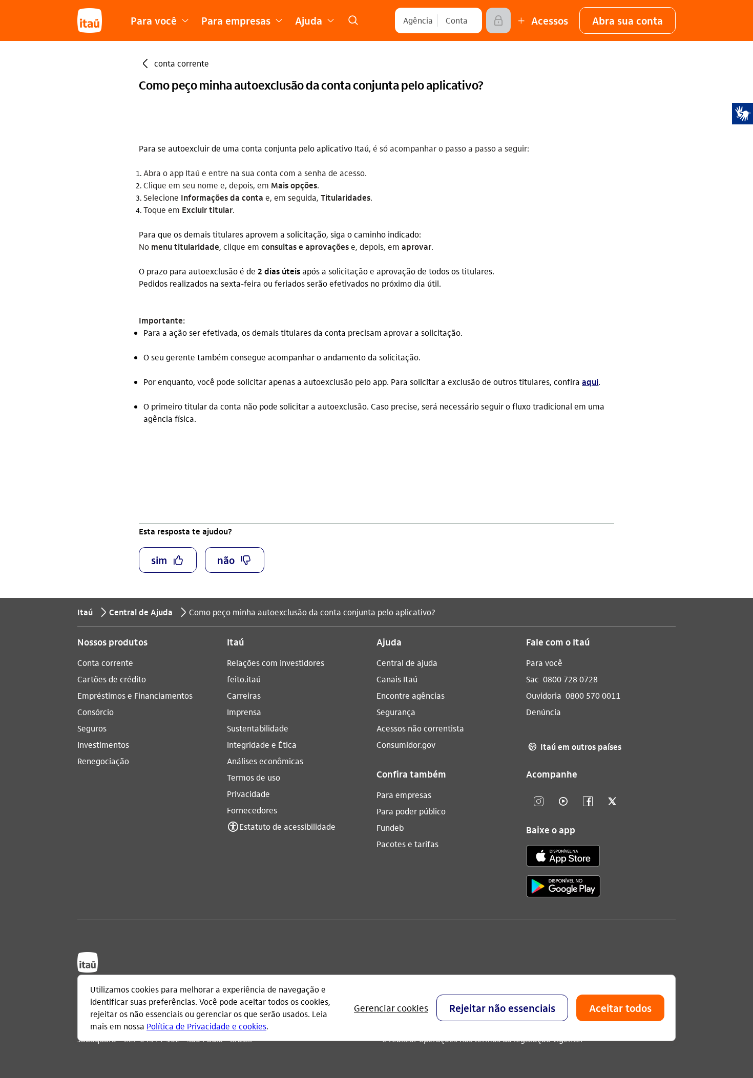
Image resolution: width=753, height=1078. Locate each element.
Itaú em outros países (574, 746)
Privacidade (248, 793)
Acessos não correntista (420, 728)
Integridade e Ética (262, 744)
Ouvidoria (543, 695)
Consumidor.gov (405, 744)
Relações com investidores (275, 662)
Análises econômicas (265, 761)
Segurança (395, 711)
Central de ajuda (406, 662)
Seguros (92, 728)
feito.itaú (244, 679)
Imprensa (244, 711)
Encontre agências (410, 695)
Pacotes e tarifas (407, 843)
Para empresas (403, 794)
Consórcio (95, 711)
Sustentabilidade (257, 728)
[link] (353, 20)
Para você (544, 662)
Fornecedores (252, 810)
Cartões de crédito (111, 679)
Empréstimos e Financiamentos (135, 695)
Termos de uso (253, 777)
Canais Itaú (396, 679)
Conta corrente (105, 662)
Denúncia (543, 711)
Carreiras (244, 695)
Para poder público (411, 811)
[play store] (563, 887)
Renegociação (103, 761)
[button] (627, 20)
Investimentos (103, 744)
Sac (532, 679)
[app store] (563, 857)
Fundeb (390, 827)
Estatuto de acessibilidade (287, 826)
